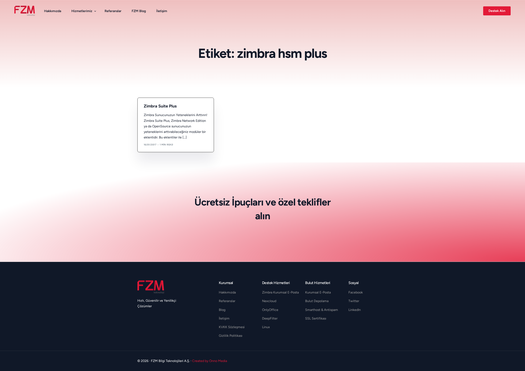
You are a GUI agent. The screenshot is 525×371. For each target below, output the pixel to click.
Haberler (151, 107)
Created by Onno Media (209, 361)
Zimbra (162, 107)
